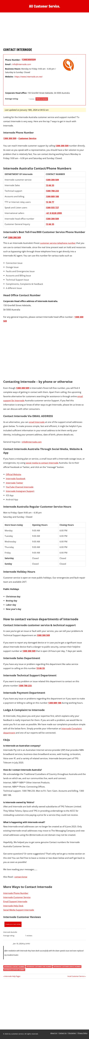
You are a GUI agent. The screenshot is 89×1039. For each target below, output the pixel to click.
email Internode (37, 422)
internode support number (14, 970)
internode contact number (14, 967)
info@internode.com (21, 64)
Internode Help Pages (12, 976)
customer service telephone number (58, 243)
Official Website (13, 474)
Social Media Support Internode (18, 909)
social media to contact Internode (42, 462)
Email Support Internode (15, 901)
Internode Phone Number (15, 893)
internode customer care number (39, 967)
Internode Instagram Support (20, 491)
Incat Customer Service (76, 976)
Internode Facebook (15, 478)
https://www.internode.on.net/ (29, 76)
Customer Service (27, 138)
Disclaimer (72, 1033)
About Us (53, 1033)
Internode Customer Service (16, 897)
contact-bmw (20, 876)
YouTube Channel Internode (19, 486)
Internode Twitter (14, 482)
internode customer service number (67, 967)
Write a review (41, 99)
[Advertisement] (44, 31)
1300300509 (29, 59)
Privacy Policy (82, 1033)
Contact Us (63, 1033)
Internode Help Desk (13, 905)
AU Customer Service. (44, 6)
